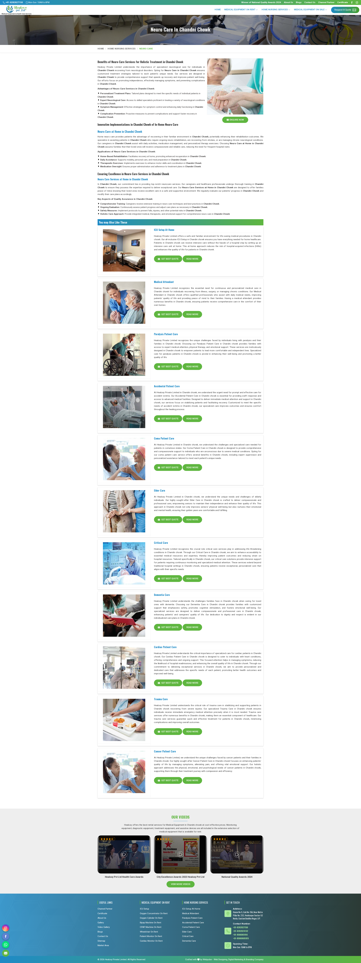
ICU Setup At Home (164, 229)
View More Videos (180, 884)
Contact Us (309, 2)
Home (218, 9)
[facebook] (5, 936)
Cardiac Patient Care (165, 647)
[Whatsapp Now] (5, 944)
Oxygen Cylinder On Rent (151, 918)
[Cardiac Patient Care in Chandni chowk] (124, 668)
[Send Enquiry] (5, 953)
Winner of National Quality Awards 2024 (261, 2)
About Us (288, 2)
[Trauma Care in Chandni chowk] (124, 720)
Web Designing (220, 959)
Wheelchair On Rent (149, 931)
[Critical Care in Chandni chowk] (124, 563)
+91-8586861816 (240, 934)
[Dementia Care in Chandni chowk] (124, 616)
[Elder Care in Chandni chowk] (124, 511)
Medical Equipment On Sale (309, 9)
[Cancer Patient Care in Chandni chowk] (124, 772)
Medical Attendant (164, 282)
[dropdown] (257, 9)
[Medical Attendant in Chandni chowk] (124, 303)
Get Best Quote (169, 259)
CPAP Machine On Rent (150, 927)
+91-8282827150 (14, 2)
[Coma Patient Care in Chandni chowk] (124, 459)
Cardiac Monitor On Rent (151, 941)
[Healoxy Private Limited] (16, 10)
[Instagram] (357, 2)
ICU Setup (144, 909)
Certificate (342, 2)
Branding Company (254, 959)
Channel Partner (326, 2)
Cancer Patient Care (165, 751)
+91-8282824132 (240, 930)
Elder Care (159, 490)
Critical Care (161, 542)
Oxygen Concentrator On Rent (154, 913)
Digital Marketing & (236, 959)
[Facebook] (352, 2)
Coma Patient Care (164, 438)
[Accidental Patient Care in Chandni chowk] (124, 407)
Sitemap (101, 941)
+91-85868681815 (241, 938)
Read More (192, 259)
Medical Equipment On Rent (239, 9)
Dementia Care (162, 594)
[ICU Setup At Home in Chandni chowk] (124, 250)
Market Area (103, 945)
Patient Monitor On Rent (151, 936)
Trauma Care (161, 699)
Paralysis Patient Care (166, 334)
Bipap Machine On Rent (150, 922)
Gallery (101, 922)
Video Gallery (104, 927)
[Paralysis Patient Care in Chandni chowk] (124, 355)
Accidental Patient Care (167, 386)
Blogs (298, 2)
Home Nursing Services (275, 9)
